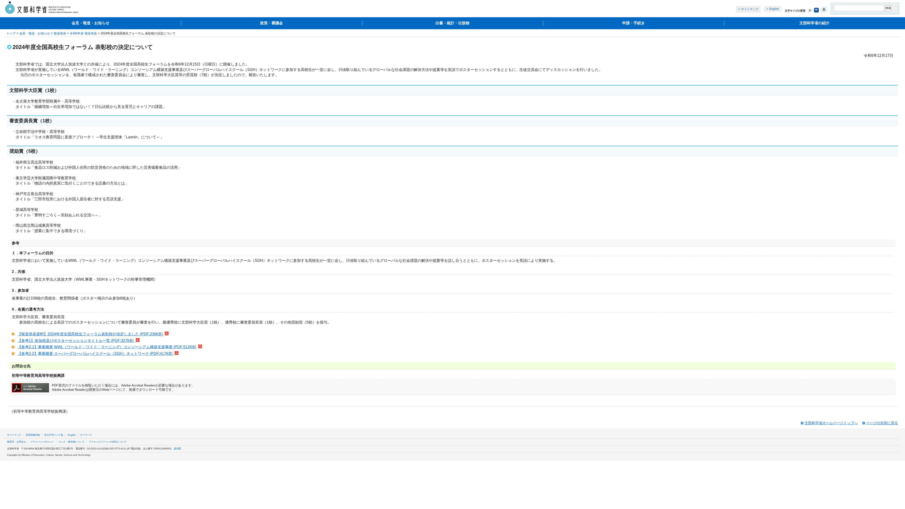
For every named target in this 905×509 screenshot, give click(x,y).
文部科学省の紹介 (814, 23)
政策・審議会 (271, 23)
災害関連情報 (33, 435)
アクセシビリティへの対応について (108, 441)
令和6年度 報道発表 (83, 33)
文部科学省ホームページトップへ (831, 423)
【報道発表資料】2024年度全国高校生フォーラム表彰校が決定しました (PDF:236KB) (90, 334)
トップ (11, 33)
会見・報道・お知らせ (90, 23)
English (774, 9)
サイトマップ (749, 9)
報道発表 (60, 33)
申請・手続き (633, 23)
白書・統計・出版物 (452, 23)
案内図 (177, 448)
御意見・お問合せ (16, 441)
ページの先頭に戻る (882, 423)
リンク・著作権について (71, 441)
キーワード (86, 435)
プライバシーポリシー (42, 441)
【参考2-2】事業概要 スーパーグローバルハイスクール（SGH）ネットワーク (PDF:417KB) (95, 354)
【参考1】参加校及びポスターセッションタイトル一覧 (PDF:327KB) (76, 341)
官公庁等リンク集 (53, 435)
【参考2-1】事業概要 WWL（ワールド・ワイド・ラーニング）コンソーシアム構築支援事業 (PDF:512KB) (107, 347)
